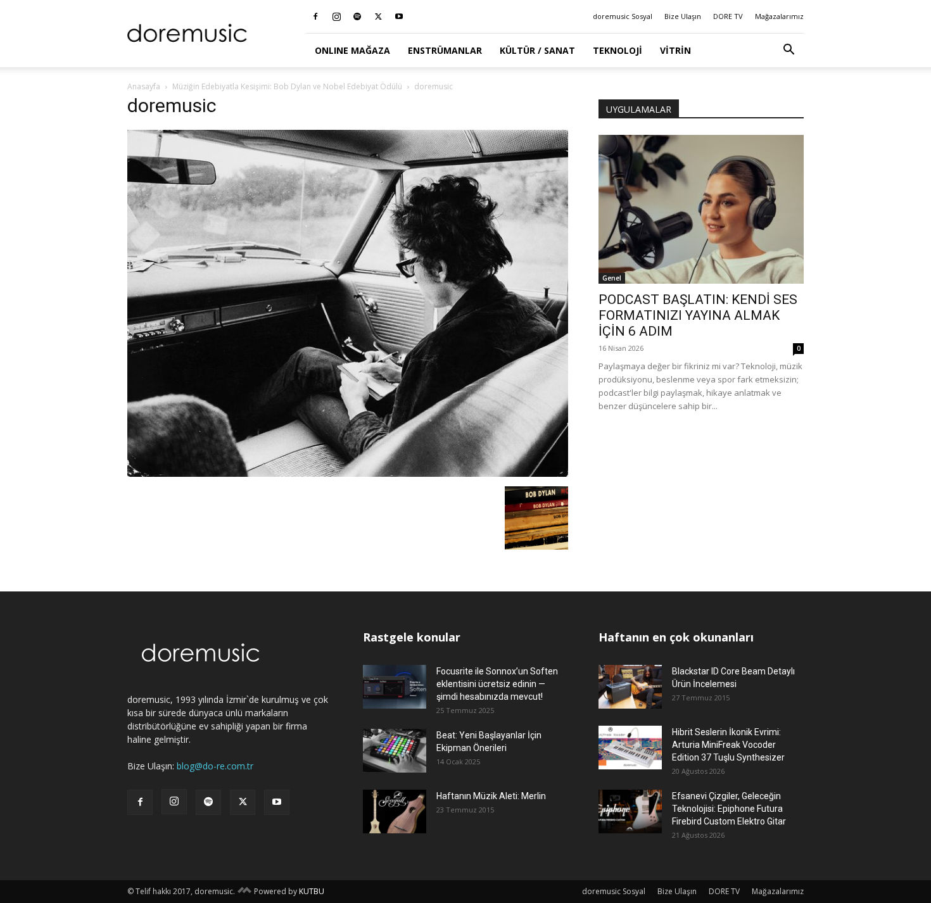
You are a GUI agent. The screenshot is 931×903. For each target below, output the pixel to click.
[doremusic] (347, 473)
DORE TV (728, 16)
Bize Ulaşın (682, 16)
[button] (788, 51)
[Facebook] (315, 16)
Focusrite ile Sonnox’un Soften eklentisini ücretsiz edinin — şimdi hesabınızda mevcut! (497, 684)
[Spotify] (357, 16)
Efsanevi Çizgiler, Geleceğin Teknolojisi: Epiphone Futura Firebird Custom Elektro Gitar (729, 808)
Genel (611, 278)
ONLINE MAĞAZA (352, 50)
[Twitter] (378, 16)
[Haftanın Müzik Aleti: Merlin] (394, 811)
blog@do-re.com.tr (215, 766)
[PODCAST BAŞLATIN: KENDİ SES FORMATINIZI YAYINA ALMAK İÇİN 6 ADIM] (701, 209)
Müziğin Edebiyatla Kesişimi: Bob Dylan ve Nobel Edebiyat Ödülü (287, 86)
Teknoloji (617, 50)
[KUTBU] (244, 891)
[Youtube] (399, 16)
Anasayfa (143, 86)
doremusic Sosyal (622, 16)
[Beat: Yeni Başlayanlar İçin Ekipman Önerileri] (394, 751)
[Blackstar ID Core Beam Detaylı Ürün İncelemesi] (630, 687)
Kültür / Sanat (537, 50)
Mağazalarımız (779, 16)
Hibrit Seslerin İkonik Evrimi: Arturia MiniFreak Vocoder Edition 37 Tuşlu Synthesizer (728, 744)
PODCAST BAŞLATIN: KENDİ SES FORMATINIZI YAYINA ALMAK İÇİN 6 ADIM (697, 315)
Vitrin (675, 50)
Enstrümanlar (445, 50)
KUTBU (311, 891)
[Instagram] (336, 16)
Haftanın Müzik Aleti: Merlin (491, 796)
